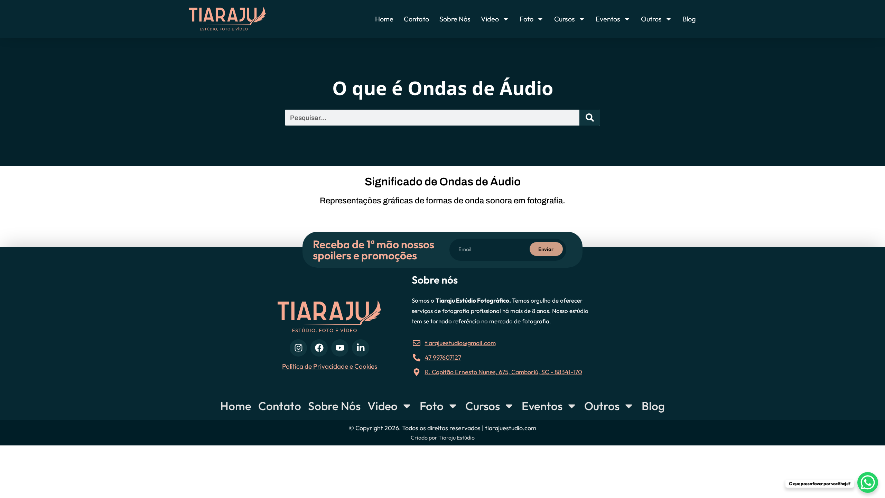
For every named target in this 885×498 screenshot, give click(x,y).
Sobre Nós (455, 19)
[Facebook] (319, 348)
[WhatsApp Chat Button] (867, 482)
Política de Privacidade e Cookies (329, 366)
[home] (241, 19)
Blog (689, 19)
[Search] (589, 118)
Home (384, 19)
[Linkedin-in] (360, 348)
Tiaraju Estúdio (456, 437)
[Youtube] (339, 348)
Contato (416, 19)
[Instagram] (298, 348)
